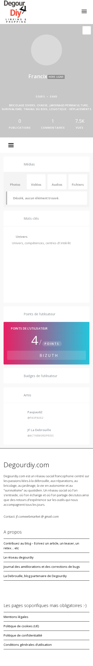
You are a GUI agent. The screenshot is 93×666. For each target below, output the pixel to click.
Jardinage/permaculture (33, 265)
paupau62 (34, 412)
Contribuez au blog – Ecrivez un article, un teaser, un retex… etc (41, 545)
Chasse (52, 253)
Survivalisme (24, 278)
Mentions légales (16, 617)
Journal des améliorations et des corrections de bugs (42, 566)
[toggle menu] (11, 145)
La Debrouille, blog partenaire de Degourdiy (35, 576)
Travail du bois (52, 278)
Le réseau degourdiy (19, 557)
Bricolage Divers (27, 253)
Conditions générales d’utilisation (28, 644)
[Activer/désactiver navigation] (84, 11)
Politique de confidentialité (23, 635)
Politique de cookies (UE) (21, 626)
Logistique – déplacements (35, 290)
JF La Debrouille (39, 430)
